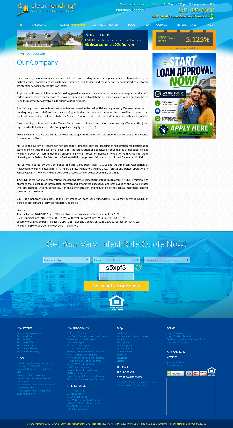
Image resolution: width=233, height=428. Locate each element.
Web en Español (131, 4)
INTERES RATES (186, 24)
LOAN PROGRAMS (156, 24)
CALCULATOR (40, 24)
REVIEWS (64, 24)
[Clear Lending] (46, 9)
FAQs (210, 24)
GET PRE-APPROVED (105, 24)
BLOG (131, 24)
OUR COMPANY (36, 53)
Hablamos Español (129, 10)
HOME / (21, 53)
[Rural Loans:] (51, 39)
